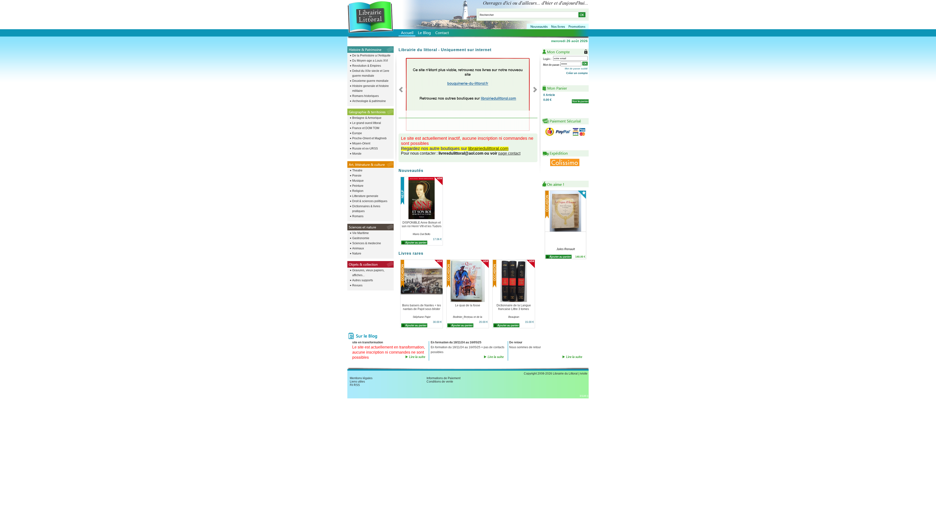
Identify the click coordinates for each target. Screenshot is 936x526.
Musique (358, 180)
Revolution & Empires (366, 65)
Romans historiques (365, 96)
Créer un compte (577, 73)
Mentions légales (361, 378)
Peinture (357, 186)
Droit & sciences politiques (369, 201)
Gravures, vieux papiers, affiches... (368, 273)
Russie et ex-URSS (365, 148)
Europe (357, 133)
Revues (357, 285)
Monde (356, 153)
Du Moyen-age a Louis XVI (370, 60)
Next (533, 89)
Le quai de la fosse (467, 305)
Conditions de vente (440, 381)
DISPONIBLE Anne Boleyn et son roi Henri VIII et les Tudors (421, 224)
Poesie (356, 175)
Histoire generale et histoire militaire (370, 88)
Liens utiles (357, 381)
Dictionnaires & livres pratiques (366, 209)
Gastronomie (360, 238)
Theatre (357, 170)
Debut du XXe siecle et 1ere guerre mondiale (370, 73)
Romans (357, 216)
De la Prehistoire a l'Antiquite (371, 55)
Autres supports (362, 280)
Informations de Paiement (443, 378)
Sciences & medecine (366, 243)
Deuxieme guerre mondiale (370, 81)
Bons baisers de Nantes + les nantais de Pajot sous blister (421, 307)
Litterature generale (365, 196)
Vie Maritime (360, 233)
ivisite (583, 373)
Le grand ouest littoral (366, 123)
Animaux (358, 248)
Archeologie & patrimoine (369, 101)
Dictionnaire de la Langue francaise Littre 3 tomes (514, 307)
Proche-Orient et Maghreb (369, 138)
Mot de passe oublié (576, 68)
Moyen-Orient (361, 143)
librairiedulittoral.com (488, 148)
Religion (357, 191)
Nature (356, 253)
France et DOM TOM (365, 128)
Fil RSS (355, 385)
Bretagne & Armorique (366, 118)
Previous (402, 89)
